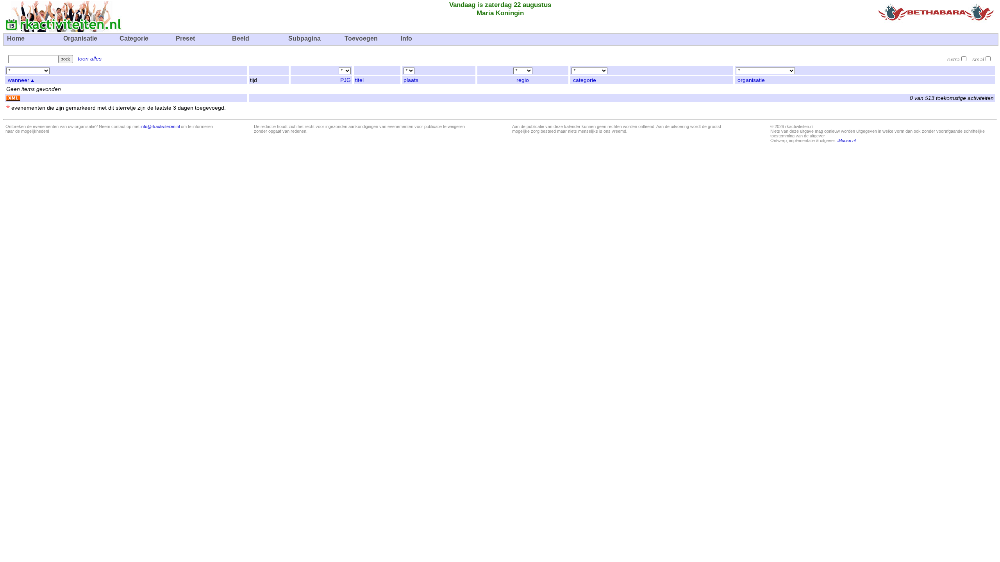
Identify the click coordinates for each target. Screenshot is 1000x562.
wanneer (18, 80)
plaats (411, 80)
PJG (345, 80)
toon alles (90, 59)
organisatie (751, 80)
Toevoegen (361, 38)
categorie (584, 80)
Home (16, 38)
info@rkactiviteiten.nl (160, 126)
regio (522, 80)
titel (359, 80)
